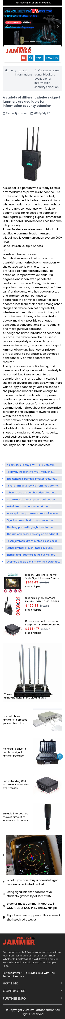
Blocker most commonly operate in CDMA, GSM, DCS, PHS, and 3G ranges (32, 906)
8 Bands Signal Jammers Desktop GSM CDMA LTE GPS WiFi (42, 599)
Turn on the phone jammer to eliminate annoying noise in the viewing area (28, 695)
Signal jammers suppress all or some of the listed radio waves (33, 917)
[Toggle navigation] (24, 58)
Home (9, 70)
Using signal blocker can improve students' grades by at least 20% (29, 894)
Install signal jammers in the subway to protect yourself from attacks (30, 555)
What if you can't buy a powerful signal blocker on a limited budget (33, 882)
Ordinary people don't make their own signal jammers (33, 562)
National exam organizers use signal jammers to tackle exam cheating (29, 868)
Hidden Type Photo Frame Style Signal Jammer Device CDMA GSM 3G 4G (42, 576)
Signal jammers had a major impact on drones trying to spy (30, 520)
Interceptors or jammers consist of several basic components (32, 514)
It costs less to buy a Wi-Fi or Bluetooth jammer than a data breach (30, 465)
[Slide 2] (32, 42)
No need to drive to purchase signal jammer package (14, 752)
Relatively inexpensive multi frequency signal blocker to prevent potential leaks (31, 472)
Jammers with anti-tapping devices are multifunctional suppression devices (31, 500)
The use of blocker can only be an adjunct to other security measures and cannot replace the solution (32, 534)
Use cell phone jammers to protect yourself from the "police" (15, 720)
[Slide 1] (26, 42)
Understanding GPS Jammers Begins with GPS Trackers (16, 784)
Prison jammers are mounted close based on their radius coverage (32, 541)
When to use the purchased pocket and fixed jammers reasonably (31, 493)
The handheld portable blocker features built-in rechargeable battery (31, 479)
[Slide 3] (38, 42)
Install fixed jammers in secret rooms (29, 506)
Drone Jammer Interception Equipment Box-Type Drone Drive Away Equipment (42, 622)
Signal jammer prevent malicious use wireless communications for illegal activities (29, 548)
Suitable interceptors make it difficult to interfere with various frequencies (15, 817)
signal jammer (46, 217)
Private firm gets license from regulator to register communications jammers (32, 486)
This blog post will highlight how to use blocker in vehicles (30, 527)
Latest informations (23, 72)
